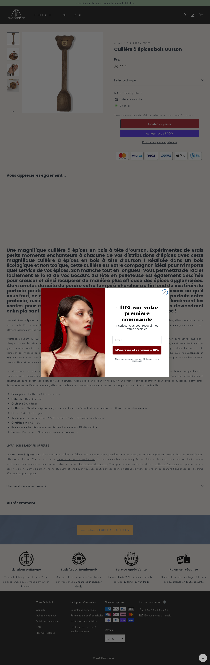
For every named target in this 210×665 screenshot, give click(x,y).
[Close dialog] (165, 292)
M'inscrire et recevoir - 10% (137, 350)
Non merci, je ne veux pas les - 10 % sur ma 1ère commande (137, 360)
